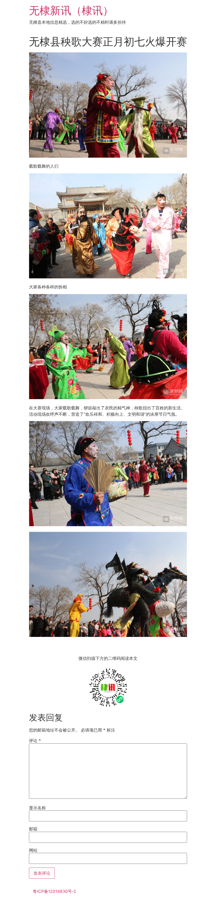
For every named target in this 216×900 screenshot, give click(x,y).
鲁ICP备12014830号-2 (54, 891)
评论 (35, 740)
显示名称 (37, 808)
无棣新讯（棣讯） (71, 10)
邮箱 (33, 829)
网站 (33, 850)
